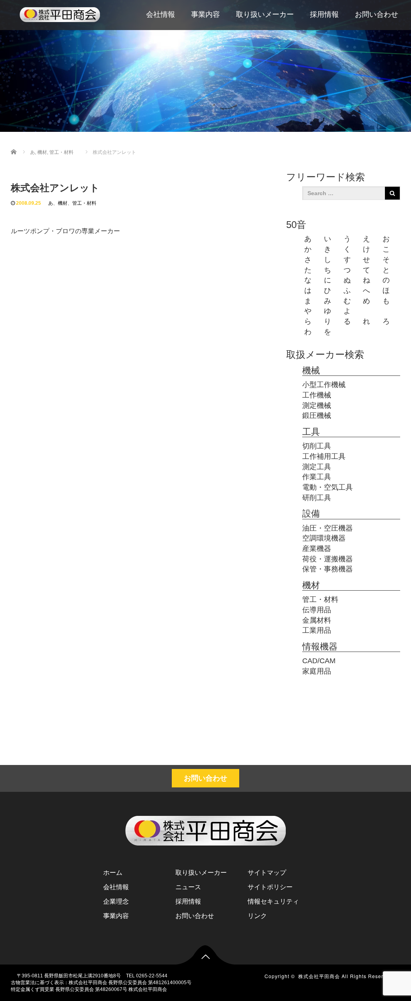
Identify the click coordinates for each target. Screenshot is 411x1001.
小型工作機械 (324, 385)
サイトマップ (267, 872)
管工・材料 (84, 203)
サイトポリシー (270, 887)
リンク (257, 915)
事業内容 (205, 14)
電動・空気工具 (327, 487)
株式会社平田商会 (319, 976)
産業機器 (316, 549)
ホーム (112, 872)
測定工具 (316, 467)
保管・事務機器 (327, 569)
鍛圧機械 (316, 416)
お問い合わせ (376, 14)
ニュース (188, 887)
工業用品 (316, 630)
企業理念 (116, 901)
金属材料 (316, 620)
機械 (311, 370)
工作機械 (316, 395)
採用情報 (324, 14)
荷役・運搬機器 (327, 559)
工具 (311, 432)
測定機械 (316, 406)
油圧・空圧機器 (327, 528)
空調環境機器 (324, 538)
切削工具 (316, 446)
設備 (311, 514)
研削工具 (316, 498)
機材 (62, 203)
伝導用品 (316, 610)
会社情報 (160, 14)
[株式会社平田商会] (60, 13)
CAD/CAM (319, 661)
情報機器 (320, 647)
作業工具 (316, 477)
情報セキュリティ (273, 901)
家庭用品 (316, 671)
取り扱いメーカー (265, 14)
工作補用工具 (324, 456)
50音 (296, 224)
